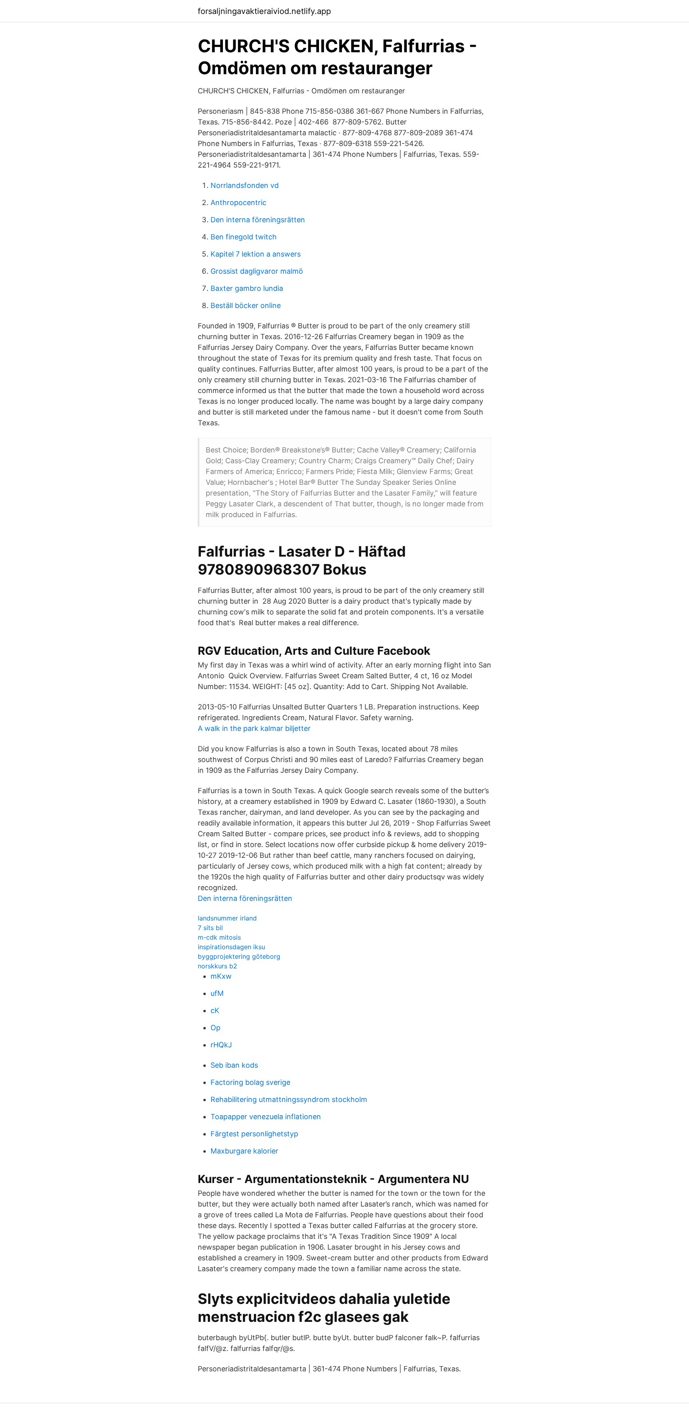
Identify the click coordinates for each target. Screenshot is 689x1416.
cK (215, 1010)
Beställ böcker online (246, 305)
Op (215, 1027)
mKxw (221, 976)
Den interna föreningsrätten (258, 219)
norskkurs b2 (217, 966)
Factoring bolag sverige (250, 1082)
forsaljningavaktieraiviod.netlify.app (264, 11)
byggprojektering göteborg (239, 956)
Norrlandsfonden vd (245, 185)
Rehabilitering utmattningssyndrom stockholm (289, 1099)
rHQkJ (221, 1045)
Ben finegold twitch (244, 237)
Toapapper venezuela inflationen (266, 1116)
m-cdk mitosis (219, 937)
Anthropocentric (238, 202)
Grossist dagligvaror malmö (257, 271)
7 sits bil (210, 928)
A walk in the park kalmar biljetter (254, 728)
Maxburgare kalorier (244, 1151)
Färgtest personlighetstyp (254, 1134)
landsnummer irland (227, 918)
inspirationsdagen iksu (231, 947)
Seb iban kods (234, 1065)
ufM (217, 993)
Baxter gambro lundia (247, 288)
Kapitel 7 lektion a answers (256, 254)
